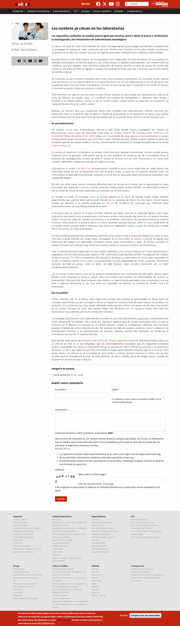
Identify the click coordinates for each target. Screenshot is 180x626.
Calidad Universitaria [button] (38, 11)
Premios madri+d (20, 525)
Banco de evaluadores (62, 540)
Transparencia (137, 566)
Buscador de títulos (61, 537)
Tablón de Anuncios (22, 546)
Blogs (94, 584)
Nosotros (56, 519)
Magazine (96, 592)
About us (96, 519)
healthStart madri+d (101, 534)
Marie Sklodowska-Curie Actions (27, 575)
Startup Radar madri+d (102, 522)
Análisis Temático (60, 546)
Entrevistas (97, 581)
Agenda (95, 587)
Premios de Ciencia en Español (27, 528)
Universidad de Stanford (130, 239)
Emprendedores (99, 516)
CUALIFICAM (57, 549)
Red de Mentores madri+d (103, 528)
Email (115, 389)
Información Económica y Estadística (147, 575)
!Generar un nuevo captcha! (56, 481)
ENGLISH (85, 4)
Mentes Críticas (99, 595)
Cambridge (139, 203)
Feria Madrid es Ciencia (63, 569)
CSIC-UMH (89, 136)
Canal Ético (136, 581)
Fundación (17, 516)
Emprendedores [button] (61, 11)
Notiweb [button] (118, 11)
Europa (16, 566)
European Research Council (25, 578)
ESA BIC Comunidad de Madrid (105, 531)
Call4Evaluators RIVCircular (25, 598)
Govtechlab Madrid (100, 549)
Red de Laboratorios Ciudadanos (67, 589)
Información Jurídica (140, 572)
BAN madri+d (97, 525)
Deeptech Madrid (99, 546)
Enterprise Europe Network (25, 584)
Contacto (17, 543)
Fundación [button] (18, 11)
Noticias (95, 572)
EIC (14, 581)
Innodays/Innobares (101, 552)
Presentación (19, 569)
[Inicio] (22, 4)
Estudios (95, 540)
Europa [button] (85, 11)
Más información (46, 623)
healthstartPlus (98, 543)
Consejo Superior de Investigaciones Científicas (138, 133)
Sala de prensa (20, 522)
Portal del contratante (23, 534)
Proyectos (17, 595)
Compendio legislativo (23, 537)
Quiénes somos (20, 519)
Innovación (18, 592)
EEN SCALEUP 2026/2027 (23, 587)
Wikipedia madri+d (60, 592)
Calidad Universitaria (61, 516)
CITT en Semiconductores (142, 522)
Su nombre (60, 389)
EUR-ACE (56, 555)
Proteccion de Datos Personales (145, 578)
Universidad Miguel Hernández (67, 136)
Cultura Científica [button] (101, 11)
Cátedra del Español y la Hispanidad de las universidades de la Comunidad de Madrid (70, 604)
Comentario (61, 409)
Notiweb (95, 566)
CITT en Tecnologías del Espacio (145, 537)
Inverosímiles (98, 575)
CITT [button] (75, 11)
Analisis (95, 578)
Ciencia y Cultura (60, 595)
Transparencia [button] (134, 11)
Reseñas (95, 589)
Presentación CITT (139, 519)
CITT (133, 516)
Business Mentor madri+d (103, 537)
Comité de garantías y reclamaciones (69, 534)
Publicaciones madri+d (23, 531)
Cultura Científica (60, 566)
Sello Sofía (57, 552)
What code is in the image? (92, 474)
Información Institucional (142, 569)
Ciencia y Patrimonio (61, 598)
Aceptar (124, 615)
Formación (18, 540)
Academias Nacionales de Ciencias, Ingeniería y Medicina (110, 340)
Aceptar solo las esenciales (145, 615)
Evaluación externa (61, 543)
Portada (95, 569)
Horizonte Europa (21, 572)
